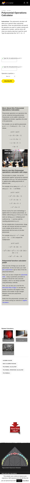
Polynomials (6, 373)
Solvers (9, 10)
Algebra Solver (7, 360)
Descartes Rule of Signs (9, 287)
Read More (25, 480)
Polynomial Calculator (9, 366)
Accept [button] (19, 480)
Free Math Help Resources (9, 473)
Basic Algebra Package (9, 363)
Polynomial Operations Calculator (13, 370)
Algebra (4, 10)
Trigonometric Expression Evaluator (11, 467)
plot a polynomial (7, 269)
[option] (14, 458)
